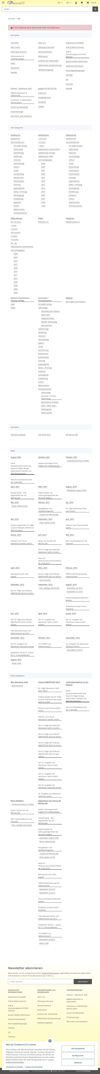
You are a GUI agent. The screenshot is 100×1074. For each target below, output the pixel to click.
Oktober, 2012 (44, 638)
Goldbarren (15, 138)
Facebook (42, 102)
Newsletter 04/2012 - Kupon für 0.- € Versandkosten (22, 653)
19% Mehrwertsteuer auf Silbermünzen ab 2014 (21, 632)
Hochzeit (17, 160)
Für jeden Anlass (20, 146)
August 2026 (16, 457)
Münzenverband (45, 52)
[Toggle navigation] (3, 1)
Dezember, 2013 (17, 584)
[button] (76, 2)
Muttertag (18, 156)
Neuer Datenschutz (20, 506)
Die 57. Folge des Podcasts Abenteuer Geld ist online (49, 550)
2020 (43, 174)
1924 (43, 206)
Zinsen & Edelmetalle (19, 107)
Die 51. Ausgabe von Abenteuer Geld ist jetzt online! (75, 622)
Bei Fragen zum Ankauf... (76, 301)
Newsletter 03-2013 (75, 588)
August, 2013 (71, 584)
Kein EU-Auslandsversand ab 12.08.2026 (21, 480)
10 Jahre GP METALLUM (48, 514)
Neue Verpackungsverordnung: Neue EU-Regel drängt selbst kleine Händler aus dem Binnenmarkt (21, 468)
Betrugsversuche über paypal (20, 575)
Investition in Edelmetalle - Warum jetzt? (22, 101)
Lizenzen (69, 84)
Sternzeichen (46, 325)
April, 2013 (42, 613)
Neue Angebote (17, 801)
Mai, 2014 (70, 535)
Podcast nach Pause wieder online (77, 526)
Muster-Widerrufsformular (77, 61)
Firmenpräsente (20, 213)
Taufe (16, 170)
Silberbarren (71, 138)
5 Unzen (14, 236)
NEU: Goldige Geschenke (49, 588)
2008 (16, 285)
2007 (43, 199)
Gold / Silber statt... (49, 405)
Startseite (15, 43)
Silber (13, 307)
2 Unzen (14, 229)
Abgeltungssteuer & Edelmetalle (19, 94)
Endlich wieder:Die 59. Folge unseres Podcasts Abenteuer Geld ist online (22, 527)
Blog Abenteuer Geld (19, 682)
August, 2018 (71, 487)
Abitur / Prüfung (20, 191)
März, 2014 (42, 568)
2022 (43, 167)
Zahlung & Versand (18, 52)
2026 (16, 254)
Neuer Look (16, 663)
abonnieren (83, 981)
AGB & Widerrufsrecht (75, 47)
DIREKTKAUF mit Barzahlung (49, 65)
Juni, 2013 (15, 613)
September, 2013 (45, 584)
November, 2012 (17, 638)
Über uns (42, 43)
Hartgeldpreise (44, 97)
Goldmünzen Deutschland (49, 149)
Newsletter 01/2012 (75, 650)
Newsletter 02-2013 (75, 591)
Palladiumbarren (73, 222)
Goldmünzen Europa (46, 153)
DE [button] (59, 2)
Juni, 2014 (42, 535)
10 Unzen (14, 239)
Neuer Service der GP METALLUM (47, 542)
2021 (43, 170)
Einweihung (18, 199)
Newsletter (15, 68)
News (13, 63)
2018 (43, 181)
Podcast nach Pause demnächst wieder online (21, 542)
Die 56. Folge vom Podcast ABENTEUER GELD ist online (49, 575)
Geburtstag (18, 149)
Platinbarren (43, 222)
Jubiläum (17, 202)
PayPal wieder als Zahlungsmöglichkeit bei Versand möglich (48, 495)
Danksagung (19, 195)
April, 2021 (15, 487)
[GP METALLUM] (16, 2)
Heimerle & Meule (18, 434)
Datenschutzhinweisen (15, 1062)
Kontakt (14, 72)
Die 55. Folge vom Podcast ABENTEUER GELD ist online (22, 591)
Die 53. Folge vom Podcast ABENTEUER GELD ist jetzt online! (21, 622)
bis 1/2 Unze (16, 222)
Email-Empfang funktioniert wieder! (77, 599)
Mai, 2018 (15, 502)
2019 (43, 177)
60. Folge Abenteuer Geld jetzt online (76, 509)
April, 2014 (15, 568)
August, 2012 (16, 659)
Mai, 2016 (15, 519)
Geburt (16, 167)
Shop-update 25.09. (47, 522)
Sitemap (69, 75)
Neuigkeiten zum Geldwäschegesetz (45, 509)
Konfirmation (19, 181)
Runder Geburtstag (49, 322)
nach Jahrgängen (45, 160)
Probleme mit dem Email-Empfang (76, 607)
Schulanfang (19, 174)
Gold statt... (46, 315)
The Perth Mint (44, 434)
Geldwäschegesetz (45, 70)
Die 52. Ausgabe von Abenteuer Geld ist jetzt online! (48, 622)
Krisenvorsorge (17, 111)
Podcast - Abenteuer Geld (21, 88)
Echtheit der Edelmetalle (48, 61)
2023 (16, 257)
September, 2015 (45, 519)
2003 (16, 292)
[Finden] (95, 9)
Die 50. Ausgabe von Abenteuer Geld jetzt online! (22, 645)
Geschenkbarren (17, 142)
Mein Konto (15, 47)
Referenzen (43, 56)
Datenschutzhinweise (33, 1067)
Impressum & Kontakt (14, 1067)
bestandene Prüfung (49, 402)
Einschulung (74, 167)
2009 (43, 195)
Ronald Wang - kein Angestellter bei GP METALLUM (19, 495)
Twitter (41, 106)
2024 (43, 163)
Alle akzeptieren (78, 1048)
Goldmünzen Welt (45, 156)
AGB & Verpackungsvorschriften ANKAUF (76, 54)
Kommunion (19, 177)
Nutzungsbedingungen (75, 70)
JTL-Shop (87, 1071)
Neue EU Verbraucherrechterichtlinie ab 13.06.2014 (49, 560)
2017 (43, 184)
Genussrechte (45, 580)
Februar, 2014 (71, 568)
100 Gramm (15, 232)
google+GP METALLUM (47, 88)
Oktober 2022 (44, 457)
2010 (43, 191)
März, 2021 (42, 487)
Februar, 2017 (44, 502)
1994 (43, 202)
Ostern (16, 206)
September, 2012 (73, 638)
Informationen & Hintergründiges (17, 57)
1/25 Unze (42, 138)
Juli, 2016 (69, 502)
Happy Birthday (47, 318)
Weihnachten (19, 209)
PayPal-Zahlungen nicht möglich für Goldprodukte (48, 464)
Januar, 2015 (16, 535)
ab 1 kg (14, 243)
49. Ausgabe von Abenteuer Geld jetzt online (77, 645)
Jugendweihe (19, 188)
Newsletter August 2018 (76, 490)
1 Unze (41, 146)
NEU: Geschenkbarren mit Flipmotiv (76, 542)
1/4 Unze (41, 142)
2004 (16, 289)
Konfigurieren (78, 1056)
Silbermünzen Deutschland (22, 246)
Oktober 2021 (71, 457)
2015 (43, 188)
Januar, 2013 (71, 613)
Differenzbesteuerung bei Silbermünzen (76, 575)
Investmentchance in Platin (78, 461)
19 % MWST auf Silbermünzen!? (44, 645)
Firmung (17, 184)
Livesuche (42, 93)
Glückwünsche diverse (50, 311)
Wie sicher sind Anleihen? (21, 116)
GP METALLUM (72, 434)
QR (67, 79)
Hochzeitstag (19, 163)
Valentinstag (19, 153)
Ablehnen (78, 1063)
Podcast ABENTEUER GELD (49, 682)
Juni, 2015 (70, 519)
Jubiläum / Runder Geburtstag (48, 397)
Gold (13, 304)
